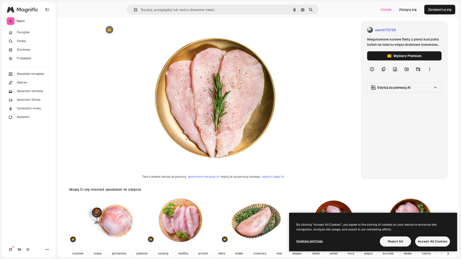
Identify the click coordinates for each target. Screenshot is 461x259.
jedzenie (142, 253)
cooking (163, 253)
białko (239, 253)
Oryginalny (134, 30)
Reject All (395, 241)
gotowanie (119, 253)
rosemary (259, 253)
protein (203, 253)
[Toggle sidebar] (47, 9)
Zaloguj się (408, 9)
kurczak (388, 253)
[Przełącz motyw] (28, 249)
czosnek (78, 253)
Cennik (386, 9)
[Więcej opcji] (429, 69)
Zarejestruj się (439, 9)
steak (316, 253)
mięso (98, 253)
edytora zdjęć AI (273, 177)
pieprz (368, 253)
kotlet (334, 253)
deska (408, 253)
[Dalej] (448, 254)
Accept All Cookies (432, 241)
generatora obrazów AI (203, 177)
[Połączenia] (10, 249)
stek (279, 253)
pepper (297, 253)
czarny (426, 253)
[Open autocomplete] (133, 10)
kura (351, 253)
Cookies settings (309, 241)
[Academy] (19, 249)
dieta (221, 253)
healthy (183, 253)
